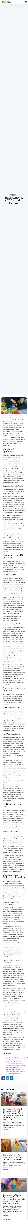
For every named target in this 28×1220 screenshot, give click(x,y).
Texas (18, 1039)
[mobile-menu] (26, 2)
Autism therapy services (9, 439)
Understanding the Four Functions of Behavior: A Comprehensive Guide (13, 1157)
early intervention (7, 953)
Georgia (5, 1041)
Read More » (6, 1129)
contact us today (15, 1049)
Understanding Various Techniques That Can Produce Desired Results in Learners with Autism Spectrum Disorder (14, 1199)
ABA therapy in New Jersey (10, 1039)
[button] (3, 1078)
